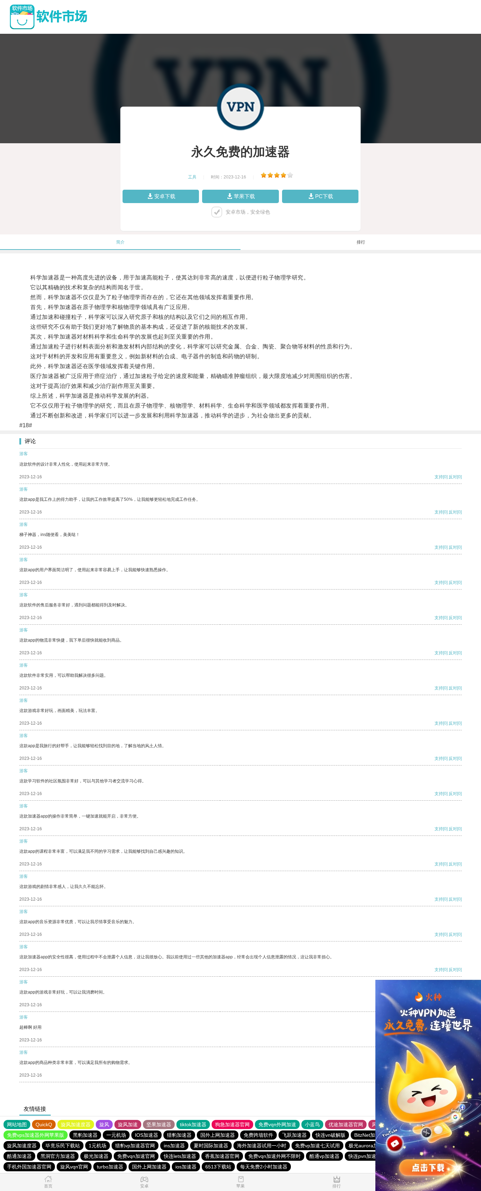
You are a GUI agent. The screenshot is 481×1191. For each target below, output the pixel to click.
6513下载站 (218, 1167)
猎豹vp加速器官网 (135, 1145)
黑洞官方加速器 (57, 1156)
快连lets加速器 (180, 1156)
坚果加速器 (158, 1124)
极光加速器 (96, 1156)
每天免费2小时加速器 (263, 1167)
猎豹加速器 (179, 1135)
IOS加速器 (146, 1135)
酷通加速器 (19, 1156)
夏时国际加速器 (211, 1145)
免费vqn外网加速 (277, 1124)
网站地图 (17, 1124)
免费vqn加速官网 (136, 1156)
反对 (453, 476)
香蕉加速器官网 (222, 1156)
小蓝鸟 (312, 1124)
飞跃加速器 (294, 1135)
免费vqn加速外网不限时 (274, 1156)
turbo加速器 (110, 1167)
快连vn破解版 (330, 1135)
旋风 (104, 1124)
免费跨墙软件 (258, 1135)
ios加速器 (185, 1167)
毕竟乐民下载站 (62, 1145)
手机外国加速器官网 (29, 1167)
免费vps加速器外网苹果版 (35, 1135)
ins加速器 (174, 1145)
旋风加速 (128, 1124)
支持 (439, 476)
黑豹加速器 (85, 1135)
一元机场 (116, 1135)
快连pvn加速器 (364, 1156)
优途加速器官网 (346, 1124)
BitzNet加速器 (369, 1135)
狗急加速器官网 (232, 1124)
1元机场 (97, 1145)
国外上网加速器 (217, 1135)
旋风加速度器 (75, 1124)
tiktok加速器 (193, 1124)
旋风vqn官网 (74, 1167)
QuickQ (44, 1124)
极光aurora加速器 (368, 1145)
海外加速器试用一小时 (261, 1145)
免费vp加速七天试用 (317, 1145)
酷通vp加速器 (324, 1156)
